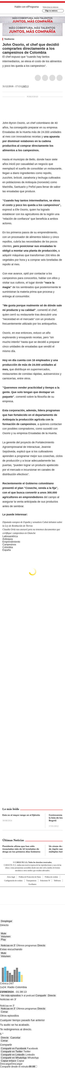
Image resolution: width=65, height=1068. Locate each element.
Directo (41, 945)
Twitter (45, 78)
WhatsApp (60, 78)
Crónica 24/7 (7, 983)
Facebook (38, 78)
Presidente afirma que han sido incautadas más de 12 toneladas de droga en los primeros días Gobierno (21, 849)
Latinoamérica (10, 536)
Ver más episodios (11, 995)
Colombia (7, 547)
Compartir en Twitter (12, 1051)
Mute (3, 933)
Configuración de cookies (13, 881)
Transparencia (31, 881)
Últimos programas (26, 945)
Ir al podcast (28, 995)
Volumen (5, 936)
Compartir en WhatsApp (14, 1057)
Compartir (41, 995)
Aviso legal (11, 877)
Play (3, 939)
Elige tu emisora (51, 11)
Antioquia (7, 539)
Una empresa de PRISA (32, 893)
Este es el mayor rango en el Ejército (21, 815)
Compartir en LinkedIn (13, 1054)
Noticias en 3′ (8, 945)
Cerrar (4, 1012)
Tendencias (9, 39)
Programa (33, 6)
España (6, 550)
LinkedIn (52, 78)
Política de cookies (51, 877)
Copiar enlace (8, 1060)
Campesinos (9, 544)
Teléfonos (57, 881)
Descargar (5, 1064)
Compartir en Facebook (13, 1048)
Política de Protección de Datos (30, 877)
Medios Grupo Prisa (32, 901)
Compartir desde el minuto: (17, 1066)
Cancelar (15, 1037)
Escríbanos (32, 884)
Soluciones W (45, 881)
